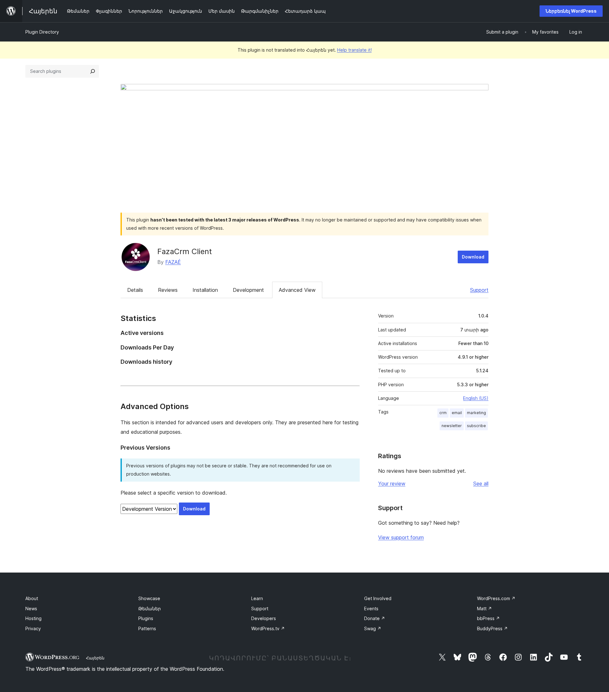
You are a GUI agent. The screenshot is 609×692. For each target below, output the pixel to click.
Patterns (147, 628)
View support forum (401, 537)
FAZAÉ (173, 262)
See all (480, 483)
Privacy (33, 628)
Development (248, 290)
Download (473, 257)
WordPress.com (496, 598)
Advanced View (297, 290)
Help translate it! (354, 50)
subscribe (476, 425)
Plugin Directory (42, 32)
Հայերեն (95, 657)
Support (479, 290)
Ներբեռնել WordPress (571, 11)
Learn (257, 598)
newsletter (452, 425)
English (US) (475, 398)
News (31, 608)
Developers (263, 618)
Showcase (149, 598)
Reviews (168, 290)
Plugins (145, 618)
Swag (372, 628)
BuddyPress (492, 628)
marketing (476, 412)
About (31, 598)
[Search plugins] (92, 71)
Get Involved (377, 598)
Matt (484, 608)
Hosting (33, 618)
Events (371, 608)
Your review (391, 483)
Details (135, 290)
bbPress (488, 618)
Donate (374, 618)
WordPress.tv (268, 628)
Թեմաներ (149, 608)
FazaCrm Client (184, 251)
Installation (205, 290)
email (457, 412)
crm (443, 412)
